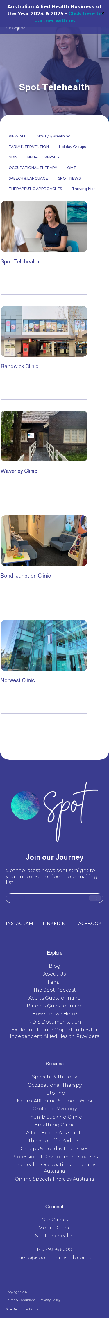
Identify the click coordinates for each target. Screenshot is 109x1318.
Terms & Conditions (20, 1300)
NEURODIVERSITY (43, 157)
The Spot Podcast (54, 990)
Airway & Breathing (53, 136)
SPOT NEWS (69, 178)
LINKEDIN (54, 923)
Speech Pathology (54, 1077)
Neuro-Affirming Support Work (54, 1101)
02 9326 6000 (56, 1249)
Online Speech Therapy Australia (54, 1179)
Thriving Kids (83, 189)
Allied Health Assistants (54, 1133)
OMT (71, 168)
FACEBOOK (88, 923)
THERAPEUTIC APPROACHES (35, 189)
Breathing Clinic (54, 1125)
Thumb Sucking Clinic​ (55, 1117)
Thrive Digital (28, 1309)
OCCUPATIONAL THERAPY (33, 168)
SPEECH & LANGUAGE (28, 178)
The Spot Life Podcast (54, 1140)
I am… (54, 982)
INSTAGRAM (19, 923)
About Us (54, 974)
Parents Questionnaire (55, 1006)
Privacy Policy (50, 1300)
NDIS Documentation (54, 1022)
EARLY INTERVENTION (29, 146)
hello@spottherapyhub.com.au (57, 1257)
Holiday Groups (72, 146)
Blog (54, 966)
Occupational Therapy (55, 1085)
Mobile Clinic (54, 1228)
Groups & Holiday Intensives (54, 1148)
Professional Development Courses (55, 1157)
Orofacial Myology (55, 1109)
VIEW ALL (17, 136)
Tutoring (54, 1093)
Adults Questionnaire (54, 998)
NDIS (13, 157)
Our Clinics (54, 1220)
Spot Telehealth (54, 1235)
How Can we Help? (54, 1014)
